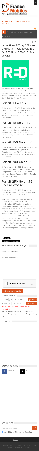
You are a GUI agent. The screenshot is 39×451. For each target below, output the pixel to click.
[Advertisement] (19, 343)
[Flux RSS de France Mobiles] (35, 28)
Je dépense (6, 303)
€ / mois (17, 303)
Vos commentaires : (10, 257)
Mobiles (18, 432)
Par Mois (26, 21)
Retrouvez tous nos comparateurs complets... (16, 307)
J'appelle (5, 299)
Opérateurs (29, 432)
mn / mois (19, 299)
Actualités (15, 21)
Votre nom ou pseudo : (11, 251)
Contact (15, 440)
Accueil (5, 21)
